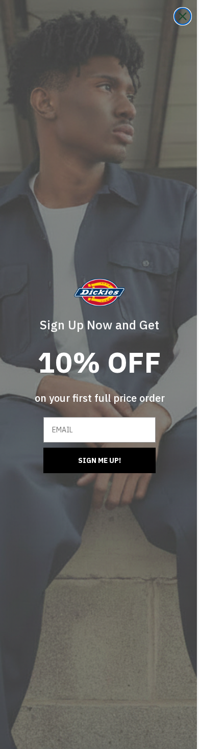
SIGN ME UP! (95, 460)
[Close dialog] (175, 16)
